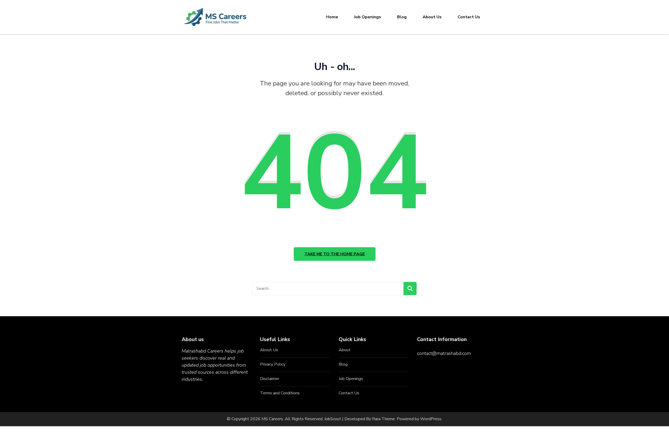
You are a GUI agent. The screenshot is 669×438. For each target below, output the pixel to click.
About (344, 350)
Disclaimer (269, 379)
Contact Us (469, 17)
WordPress (430, 419)
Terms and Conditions (280, 393)
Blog (402, 17)
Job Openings (367, 17)
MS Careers (272, 419)
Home (332, 17)
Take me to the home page (334, 254)
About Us (432, 17)
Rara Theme (383, 419)
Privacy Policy (272, 364)
